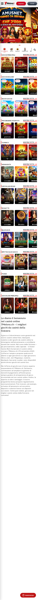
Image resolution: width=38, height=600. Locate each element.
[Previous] (2, 27)
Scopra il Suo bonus (19, 40)
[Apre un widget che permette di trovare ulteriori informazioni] (28, 595)
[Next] (35, 27)
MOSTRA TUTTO (28, 55)
